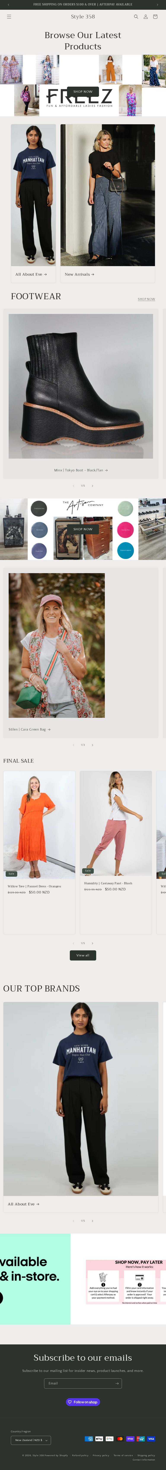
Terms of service (123, 1455)
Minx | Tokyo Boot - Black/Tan (78, 470)
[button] (9, 16)
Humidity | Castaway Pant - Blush (108, 884)
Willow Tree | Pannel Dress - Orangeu (34, 887)
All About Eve (28, 274)
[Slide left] (73, 486)
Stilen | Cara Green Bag (27, 729)
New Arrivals (77, 274)
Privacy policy (101, 1455)
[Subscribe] (117, 1383)
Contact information (144, 1460)
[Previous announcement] (8, 5)
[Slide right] (92, 486)
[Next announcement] (157, 5)
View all (83, 955)
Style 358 (38, 1455)
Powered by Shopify (56, 1455)
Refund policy (80, 1455)
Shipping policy (146, 1455)
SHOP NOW (83, 92)
